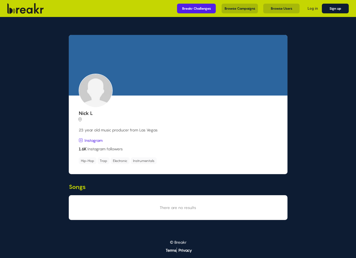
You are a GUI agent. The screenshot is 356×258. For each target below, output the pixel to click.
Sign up (335, 8)
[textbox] (180, 159)
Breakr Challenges (196, 8)
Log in (313, 8)
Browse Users (281, 8)
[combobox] (177, 160)
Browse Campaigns (239, 8)
